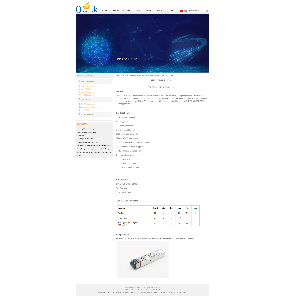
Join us (160, 11)
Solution (126, 11)
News (148, 11)
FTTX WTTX (85, 99)
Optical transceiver (151, 76)
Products (115, 11)
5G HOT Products (87, 114)
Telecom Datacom (87, 81)
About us (170, 11)
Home (104, 11)
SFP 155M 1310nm (166, 76)
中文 (185, 11)
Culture (137, 11)
